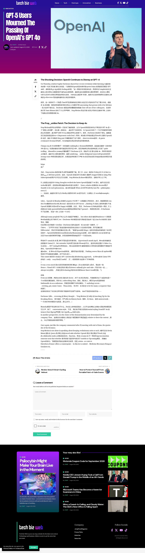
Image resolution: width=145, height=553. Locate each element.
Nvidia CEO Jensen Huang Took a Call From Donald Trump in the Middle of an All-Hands (83, 476)
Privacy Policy (8, 548)
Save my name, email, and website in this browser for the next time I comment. (59, 419)
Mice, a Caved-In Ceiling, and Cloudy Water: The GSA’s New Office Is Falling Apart (83, 505)
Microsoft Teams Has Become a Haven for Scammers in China (82, 490)
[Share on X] (42, 47)
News (24, 457)
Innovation (9, 8)
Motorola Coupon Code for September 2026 (84, 461)
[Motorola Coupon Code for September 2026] (118, 462)
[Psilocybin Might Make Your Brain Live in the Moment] (38, 484)
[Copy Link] (45, 47)
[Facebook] (118, 3)
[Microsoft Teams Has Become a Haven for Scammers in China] (118, 491)
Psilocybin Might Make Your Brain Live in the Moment (36, 465)
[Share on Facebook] (39, 47)
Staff (14, 45)
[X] (120, 3)
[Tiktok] (127, 3)
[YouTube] (124, 3)
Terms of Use (19, 548)
